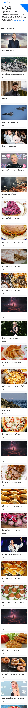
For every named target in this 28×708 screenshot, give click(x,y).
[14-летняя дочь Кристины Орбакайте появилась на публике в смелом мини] (14, 164)
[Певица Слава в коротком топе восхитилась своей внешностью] (14, 548)
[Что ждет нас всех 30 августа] (14, 308)
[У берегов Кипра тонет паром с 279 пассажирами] (14, 404)
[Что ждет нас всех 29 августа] (14, 452)
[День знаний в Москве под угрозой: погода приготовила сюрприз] (14, 332)
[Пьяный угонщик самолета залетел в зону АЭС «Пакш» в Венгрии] (14, 116)
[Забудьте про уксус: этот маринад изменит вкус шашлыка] (14, 188)
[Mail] (5, 2)
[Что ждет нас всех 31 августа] (14, 620)
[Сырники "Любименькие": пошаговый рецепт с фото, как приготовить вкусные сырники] (14, 356)
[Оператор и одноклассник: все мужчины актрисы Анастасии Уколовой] (14, 692)
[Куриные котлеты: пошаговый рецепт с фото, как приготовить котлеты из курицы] (14, 644)
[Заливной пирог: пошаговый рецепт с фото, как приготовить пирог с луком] (14, 236)
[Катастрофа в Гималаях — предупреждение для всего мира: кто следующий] (14, 68)
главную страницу (19, 20)
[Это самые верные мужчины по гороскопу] (14, 92)
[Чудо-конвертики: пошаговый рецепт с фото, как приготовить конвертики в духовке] (14, 500)
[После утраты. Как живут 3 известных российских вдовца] (14, 44)
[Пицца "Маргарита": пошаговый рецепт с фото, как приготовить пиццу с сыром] (14, 380)
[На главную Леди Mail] (8, 2)
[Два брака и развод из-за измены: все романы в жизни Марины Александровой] (14, 140)
